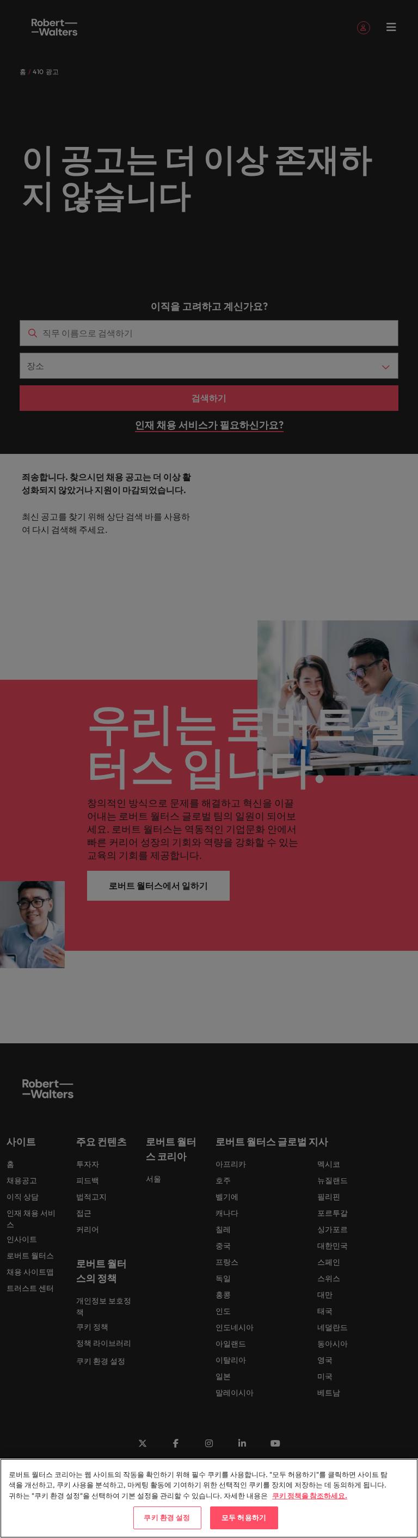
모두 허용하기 (244, 1517)
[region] (209, 1498)
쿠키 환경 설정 (167, 1517)
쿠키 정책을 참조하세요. (309, 1495)
